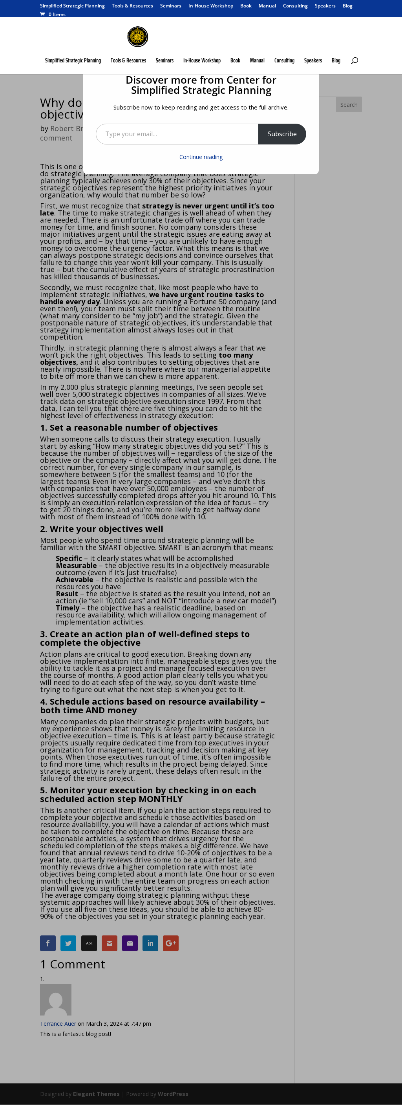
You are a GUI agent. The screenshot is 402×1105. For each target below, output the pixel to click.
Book (246, 6)
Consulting (295, 6)
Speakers (325, 6)
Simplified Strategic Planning (72, 6)
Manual (267, 6)
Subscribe (282, 134)
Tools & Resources (132, 6)
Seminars (170, 6)
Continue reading (201, 157)
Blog (348, 6)
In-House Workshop (210, 6)
